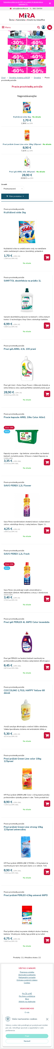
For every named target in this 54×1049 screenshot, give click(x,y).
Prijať (27, 1036)
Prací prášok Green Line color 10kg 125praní (22, 144)
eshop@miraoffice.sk (20, 9)
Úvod (3, 77)
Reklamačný (24, 977)
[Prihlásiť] (43, 27)
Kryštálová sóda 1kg (22, 117)
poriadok (32, 977)
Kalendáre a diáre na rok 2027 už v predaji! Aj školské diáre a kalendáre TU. (23, 3)
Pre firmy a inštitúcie (27, 996)
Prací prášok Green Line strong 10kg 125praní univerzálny (23, 828)
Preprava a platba (27, 972)
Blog (27, 999)
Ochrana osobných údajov (27, 980)
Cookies (27, 983)
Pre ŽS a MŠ (27, 993)
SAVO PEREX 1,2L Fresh (17, 554)
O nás (27, 1012)
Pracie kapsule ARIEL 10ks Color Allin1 (24, 417)
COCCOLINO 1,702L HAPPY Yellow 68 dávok (24, 691)
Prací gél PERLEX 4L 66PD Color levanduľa (26, 622)
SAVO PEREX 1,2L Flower (17, 485)
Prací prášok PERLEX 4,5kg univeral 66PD (26, 895)
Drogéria (37, 77)
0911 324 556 (37, 9)
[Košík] (49, 27)
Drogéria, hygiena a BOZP (19, 77)
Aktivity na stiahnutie (27, 1001)
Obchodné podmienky (27, 975)
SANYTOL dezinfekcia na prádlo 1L (22, 280)
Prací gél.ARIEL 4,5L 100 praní (22, 172)
